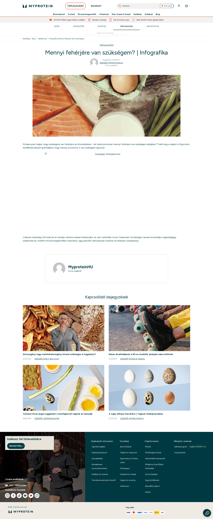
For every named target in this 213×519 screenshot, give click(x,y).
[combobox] (145, 6)
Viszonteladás (151, 474)
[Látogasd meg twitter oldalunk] (31, 495)
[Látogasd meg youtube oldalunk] (25, 495)
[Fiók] (179, 6)
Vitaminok (104, 14)
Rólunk (148, 447)
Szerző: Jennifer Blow (47, 418)
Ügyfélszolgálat (98, 447)
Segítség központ (99, 453)
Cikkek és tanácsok (128, 453)
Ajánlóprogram (190, 447)
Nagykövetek (153, 26)
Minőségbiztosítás (153, 453)
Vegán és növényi (128, 480)
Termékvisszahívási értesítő (104, 480)
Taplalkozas (42, 39)
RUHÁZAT (96, 6)
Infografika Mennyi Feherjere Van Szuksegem (66, 39)
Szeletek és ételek (128, 474)
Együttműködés (152, 480)
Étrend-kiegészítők (87, 14)
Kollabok (149, 14)
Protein (71, 14)
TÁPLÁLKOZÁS (75, 6)
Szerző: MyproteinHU (111, 63)
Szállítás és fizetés (100, 474)
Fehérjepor (125, 468)
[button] (207, 513)
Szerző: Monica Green (132, 359)
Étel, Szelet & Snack (121, 14)
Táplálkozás (126, 26)
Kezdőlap (26, 39)
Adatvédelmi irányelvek (155, 458)
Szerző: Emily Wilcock (47, 359)
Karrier (148, 492)
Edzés (57, 26)
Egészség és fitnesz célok (129, 460)
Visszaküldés (97, 458)
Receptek (102, 26)
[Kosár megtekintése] (186, 6)
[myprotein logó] (37, 6)
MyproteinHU (80, 267)
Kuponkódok (179, 453)
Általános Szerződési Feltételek (154, 466)
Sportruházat (126, 447)
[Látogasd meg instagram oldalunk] (7, 495)
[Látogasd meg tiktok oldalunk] (19, 495)
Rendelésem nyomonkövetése (99, 466)
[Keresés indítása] (119, 6)
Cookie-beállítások (14, 479)
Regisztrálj (16, 446)
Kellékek (138, 14)
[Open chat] (37, 495)
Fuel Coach (168, 6)
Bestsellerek (59, 14)
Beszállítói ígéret (152, 486)
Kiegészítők (78, 26)
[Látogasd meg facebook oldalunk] (13, 495)
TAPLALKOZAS (107, 45)
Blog (158, 14)
